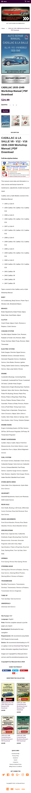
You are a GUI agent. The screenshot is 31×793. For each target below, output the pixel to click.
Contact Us (15, 762)
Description (15, 132)
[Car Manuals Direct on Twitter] (3, 774)
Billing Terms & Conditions (15, 766)
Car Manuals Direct (20, 783)
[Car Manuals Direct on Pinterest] (12, 774)
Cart (28, 1)
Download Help (15, 753)
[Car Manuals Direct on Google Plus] (17, 774)
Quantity (4, 105)
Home (3, 28)
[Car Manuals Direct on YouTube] (27, 774)
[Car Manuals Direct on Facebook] (8, 774)
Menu (5, 1)
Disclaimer (15, 758)
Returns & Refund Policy (15, 764)
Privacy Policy (15, 755)
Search (15, 760)
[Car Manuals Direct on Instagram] (22, 774)
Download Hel (18, 646)
